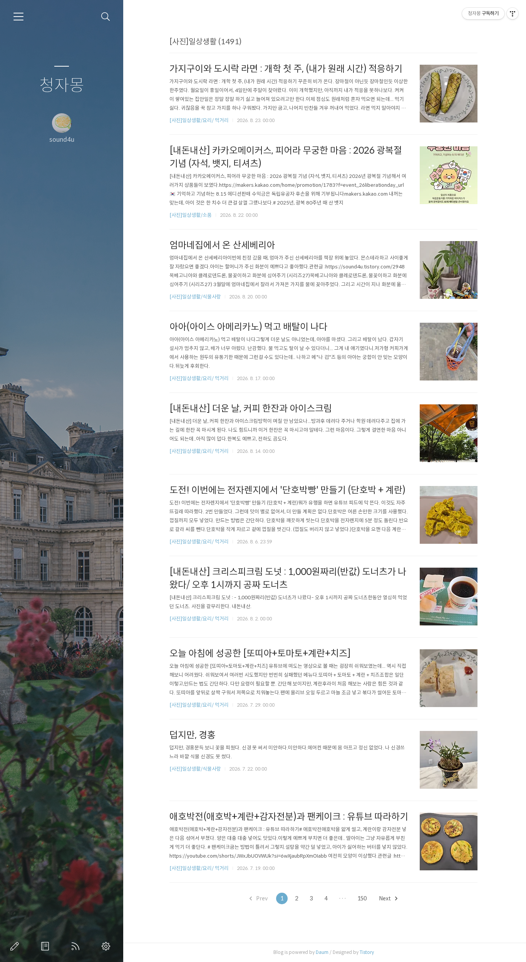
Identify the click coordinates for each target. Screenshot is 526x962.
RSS (77, 946)
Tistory (367, 952)
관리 (107, 946)
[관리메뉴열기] (512, 13)
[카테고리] (18, 17)
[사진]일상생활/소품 (190, 215)
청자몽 (61, 85)
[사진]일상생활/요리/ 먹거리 (199, 120)
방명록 (46, 946)
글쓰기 (16, 946)
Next (385, 898)
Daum (322, 952)
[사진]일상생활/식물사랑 (195, 296)
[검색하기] (105, 16)
